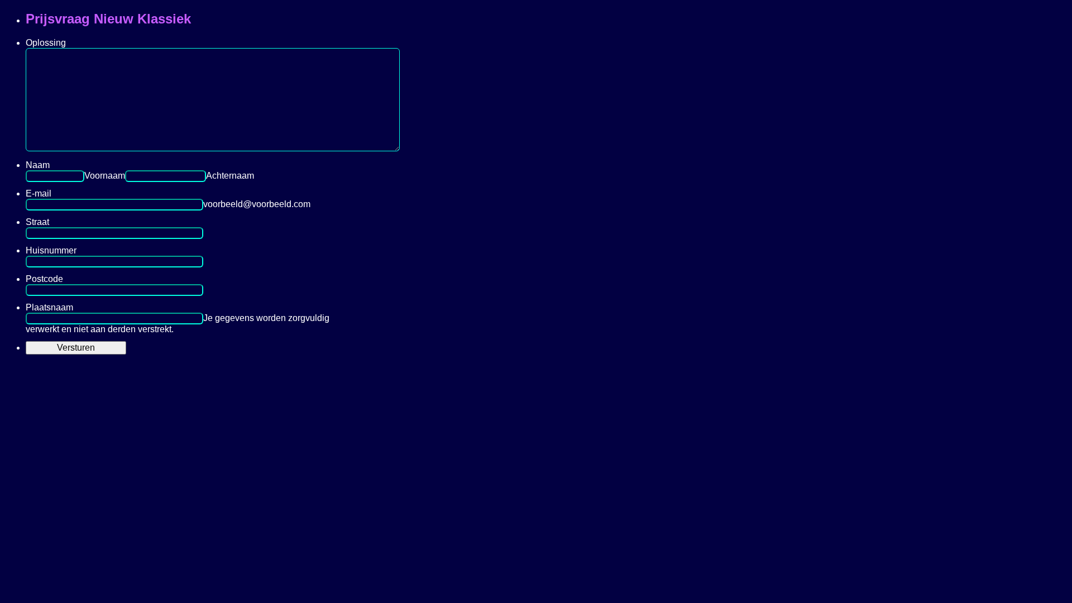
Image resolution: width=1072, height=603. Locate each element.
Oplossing (46, 42)
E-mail (38, 193)
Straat (37, 222)
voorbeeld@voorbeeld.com (256, 204)
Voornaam (104, 175)
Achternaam (230, 175)
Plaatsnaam (49, 307)
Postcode (44, 279)
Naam (38, 165)
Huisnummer (51, 250)
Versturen (76, 347)
